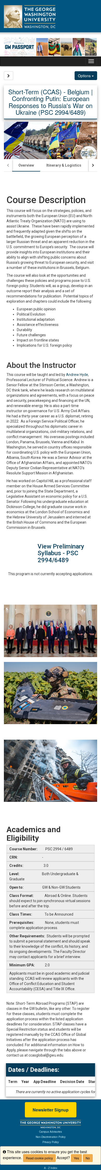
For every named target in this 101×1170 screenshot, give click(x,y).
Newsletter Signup (51, 1110)
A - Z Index (50, 1168)
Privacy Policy (50, 1142)
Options (85, 75)
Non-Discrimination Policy (51, 1137)
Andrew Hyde (77, 375)
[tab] (26, 165)
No (88, 1158)
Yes (76, 1158)
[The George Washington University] (50, 1124)
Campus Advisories (50, 1131)
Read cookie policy (39, 1158)
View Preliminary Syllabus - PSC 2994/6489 (61, 553)
